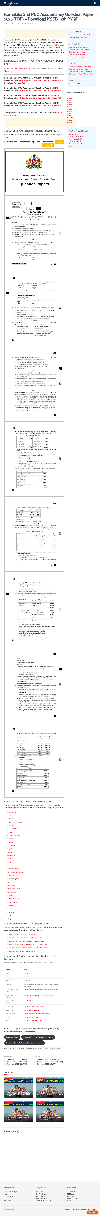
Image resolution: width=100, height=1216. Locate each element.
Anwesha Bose (10, 24)
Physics (10, 895)
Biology (10, 825)
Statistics (10, 912)
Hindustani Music (13, 869)
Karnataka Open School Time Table (80, 67)
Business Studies (13, 829)
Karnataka (21, 1048)
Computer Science (13, 835)
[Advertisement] (40, 33)
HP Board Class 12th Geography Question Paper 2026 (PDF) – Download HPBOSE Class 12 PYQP (18, 1094)
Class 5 (69, 107)
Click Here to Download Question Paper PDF (41, 80)
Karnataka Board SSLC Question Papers (21, 934)
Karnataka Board (29, 1001)
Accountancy (11, 812)
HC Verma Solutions (42, 1198)
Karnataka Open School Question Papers (81, 74)
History (9, 865)
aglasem (13, 3)
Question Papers (55, 1048)
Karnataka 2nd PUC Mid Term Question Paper (23, 951)
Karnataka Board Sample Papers (79, 50)
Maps (70, 146)
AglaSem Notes (73, 134)
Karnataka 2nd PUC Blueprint (33, 1021)
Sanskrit (10, 905)
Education (10, 842)
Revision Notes (8, 1196)
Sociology (10, 909)
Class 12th (12, 1048)
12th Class (11, 9)
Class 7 (69, 111)
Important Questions (75, 141)
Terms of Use (75, 1210)
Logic (9, 882)
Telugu (9, 919)
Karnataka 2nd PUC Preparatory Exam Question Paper (26, 941)
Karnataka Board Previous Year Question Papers (39, 995)
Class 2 (69, 100)
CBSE (6, 1198)
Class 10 (70, 118)
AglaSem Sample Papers (76, 137)
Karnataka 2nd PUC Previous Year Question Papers (24, 1043)
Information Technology (15, 872)
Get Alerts (93, 1212)
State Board (7, 1200)
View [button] (58, 142)
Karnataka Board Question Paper (18, 68)
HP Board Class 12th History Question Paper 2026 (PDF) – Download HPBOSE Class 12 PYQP (18, 1117)
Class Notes (39, 1192)
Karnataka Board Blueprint (77, 57)
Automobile (11, 819)
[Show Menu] (5, 3)
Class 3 (69, 102)
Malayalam (11, 885)
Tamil (9, 915)
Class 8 (69, 113)
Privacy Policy (85, 1210)
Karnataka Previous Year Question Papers (38, 1037)
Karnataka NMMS (74, 84)
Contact (94, 1210)
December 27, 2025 (23, 24)
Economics (11, 839)
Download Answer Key (14, 82)
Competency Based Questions (78, 144)
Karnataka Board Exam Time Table (79, 35)
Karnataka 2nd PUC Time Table (33, 1006)
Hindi (9, 862)
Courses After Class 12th (43, 1200)
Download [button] (47, 145)
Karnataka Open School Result (78, 69)
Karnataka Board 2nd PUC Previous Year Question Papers (27, 948)
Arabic (9, 815)
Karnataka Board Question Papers (36, 1048)
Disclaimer (67, 1210)
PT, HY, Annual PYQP (75, 139)
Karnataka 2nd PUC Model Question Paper (37, 1014)
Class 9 (69, 116)
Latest (69, 1200)
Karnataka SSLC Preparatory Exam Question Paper (25, 938)
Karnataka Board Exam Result (78, 37)
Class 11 (70, 120)
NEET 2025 (70, 1194)
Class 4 (69, 105)
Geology (10, 859)
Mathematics (11, 892)
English (10, 849)
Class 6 (69, 109)
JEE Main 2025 (72, 1192)
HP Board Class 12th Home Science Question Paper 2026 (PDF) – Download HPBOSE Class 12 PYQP (49, 1117)
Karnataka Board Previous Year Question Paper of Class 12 (42, 990)
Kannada (10, 875)
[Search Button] (95, 3)
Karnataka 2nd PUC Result (32, 1010)
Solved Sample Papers (11, 1192)
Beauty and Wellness (14, 822)
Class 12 (70, 122)
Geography (11, 855)
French (9, 852)
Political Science (13, 899)
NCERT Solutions (41, 1194)
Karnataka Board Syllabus (77, 52)
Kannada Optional (13, 879)
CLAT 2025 (70, 1196)
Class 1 (69, 98)
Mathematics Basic (14, 889)
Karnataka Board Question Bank (79, 54)
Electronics (11, 845)
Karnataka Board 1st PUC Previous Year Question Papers (27, 944)
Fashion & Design (72, 1198)
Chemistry (10, 832)
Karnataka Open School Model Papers (80, 71)
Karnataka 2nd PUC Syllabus (33, 1017)
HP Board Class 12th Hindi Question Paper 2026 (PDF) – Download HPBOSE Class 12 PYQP (50, 1094)
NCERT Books (40, 1196)
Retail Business (12, 902)
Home (5, 9)
